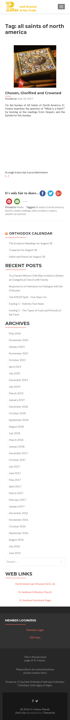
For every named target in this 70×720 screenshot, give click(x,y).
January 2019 (16, 399)
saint (34, 210)
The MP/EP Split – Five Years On (28, 297)
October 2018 (17, 413)
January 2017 (16, 506)
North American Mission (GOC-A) (35, 583)
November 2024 (18, 340)
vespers (52, 210)
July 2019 (14, 386)
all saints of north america (49, 207)
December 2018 (18, 406)
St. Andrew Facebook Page (35, 600)
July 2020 (14, 373)
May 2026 (15, 333)
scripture (42, 210)
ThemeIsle (49, 712)
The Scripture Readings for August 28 (30, 243)
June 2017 (15, 473)
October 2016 (17, 526)
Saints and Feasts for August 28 (27, 256)
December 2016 (18, 513)
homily (9, 210)
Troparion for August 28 (23, 249)
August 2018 (16, 426)
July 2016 (14, 546)
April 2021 (15, 366)
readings (25, 210)
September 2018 (18, 419)
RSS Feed (35, 637)
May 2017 (15, 479)
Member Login (35, 629)
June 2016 (15, 553)
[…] (7, 175)
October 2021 (17, 360)
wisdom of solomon (15, 213)
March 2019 (16, 393)
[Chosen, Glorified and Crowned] (35, 66)
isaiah (17, 210)
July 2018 (14, 433)
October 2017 (17, 459)
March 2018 (16, 439)
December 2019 (18, 379)
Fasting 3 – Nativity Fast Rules (26, 303)
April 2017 (15, 486)
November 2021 (18, 353)
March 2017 (16, 493)
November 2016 (18, 519)
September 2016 (18, 533)
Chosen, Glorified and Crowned (33, 93)
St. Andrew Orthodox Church (35, 592)
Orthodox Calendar (30, 233)
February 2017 (17, 499)
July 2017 (14, 466)
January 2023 (16, 346)
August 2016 (16, 539)
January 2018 (16, 446)
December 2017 (18, 453)
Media (19, 207)
